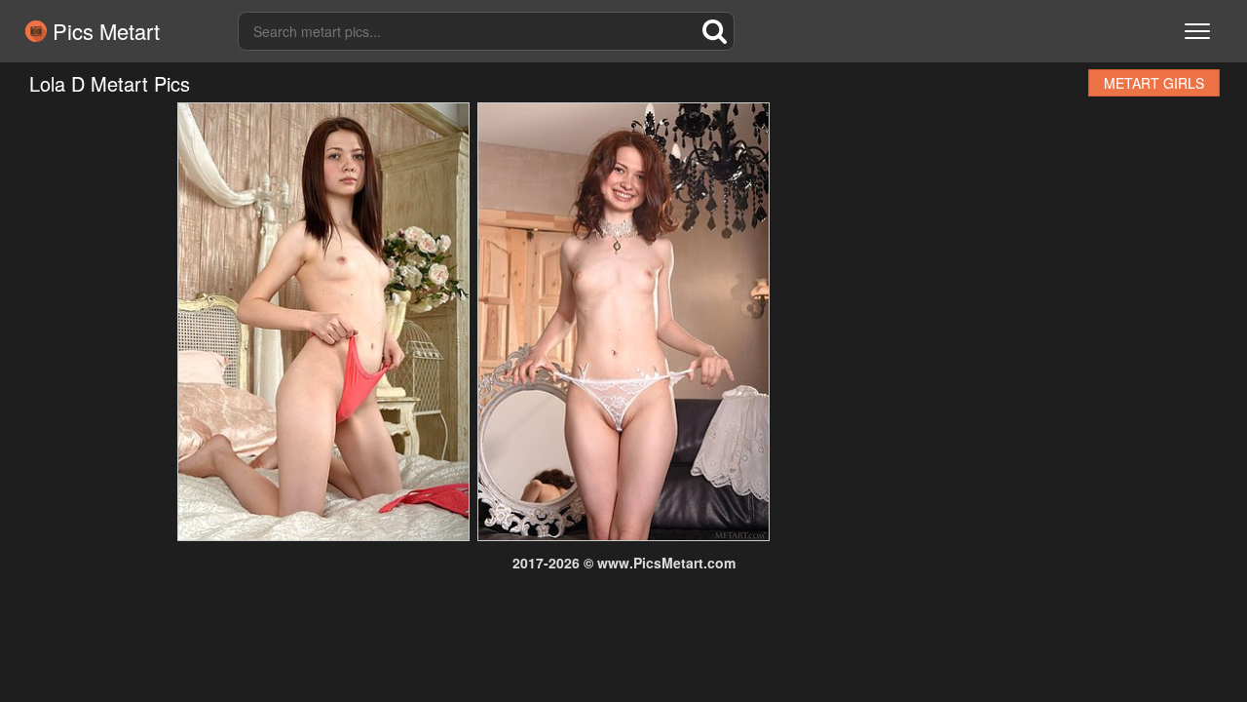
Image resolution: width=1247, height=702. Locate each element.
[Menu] (1197, 31)
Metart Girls (1154, 83)
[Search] (715, 31)
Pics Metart (103, 31)
